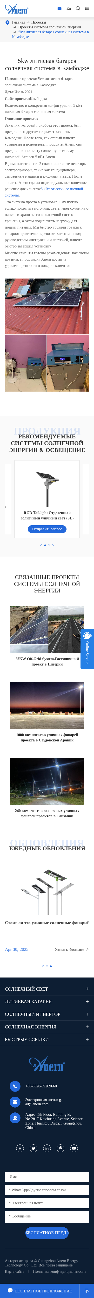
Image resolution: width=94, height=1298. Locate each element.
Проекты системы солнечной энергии (49, 27)
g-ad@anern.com (43, 1102)
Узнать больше (71, 949)
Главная (18, 22)
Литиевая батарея (28, 1001)
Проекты (38, 22)
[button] (41, 545)
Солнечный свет (26, 989)
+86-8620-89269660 (41, 1086)
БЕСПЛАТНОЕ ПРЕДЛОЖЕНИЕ (39, 1291)
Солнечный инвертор (32, 1014)
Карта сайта (14, 1271)
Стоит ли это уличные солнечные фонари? (47, 922)
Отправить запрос (47, 529)
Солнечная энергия (30, 1026)
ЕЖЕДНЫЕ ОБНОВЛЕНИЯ (47, 848)
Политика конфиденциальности (59, 1271)
